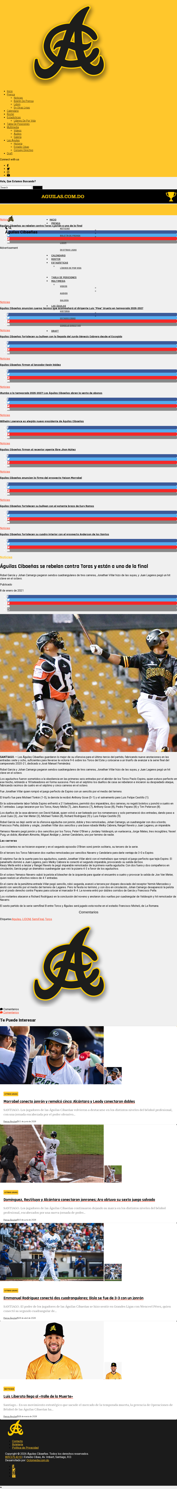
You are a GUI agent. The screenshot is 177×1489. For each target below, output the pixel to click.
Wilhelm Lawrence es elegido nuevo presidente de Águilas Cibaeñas (42, 421)
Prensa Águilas (10, 1121)
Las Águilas (13, 140)
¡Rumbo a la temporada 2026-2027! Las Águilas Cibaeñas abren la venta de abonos (51, 393)
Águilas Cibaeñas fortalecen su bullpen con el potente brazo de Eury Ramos (47, 506)
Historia (18, 143)
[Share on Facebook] (92, 342)
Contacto (17, 1441)
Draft (9, 153)
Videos (17, 130)
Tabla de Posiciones (18, 124)
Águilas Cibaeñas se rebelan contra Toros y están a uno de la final (41, 226)
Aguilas (16, 919)
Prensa (11, 94)
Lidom (17, 104)
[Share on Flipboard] (92, 349)
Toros (48, 919)
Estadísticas (14, 117)
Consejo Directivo (23, 150)
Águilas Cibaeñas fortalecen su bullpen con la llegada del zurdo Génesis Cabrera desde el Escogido (61, 336)
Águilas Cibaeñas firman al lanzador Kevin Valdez (30, 365)
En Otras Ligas (22, 107)
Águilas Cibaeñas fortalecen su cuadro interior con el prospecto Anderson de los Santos (54, 534)
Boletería (17, 1444)
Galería (17, 137)
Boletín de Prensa (24, 101)
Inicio (10, 91)
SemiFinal (38, 919)
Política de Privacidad (25, 1447)
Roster (10, 114)
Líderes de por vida (25, 120)
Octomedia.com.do (38, 1460)
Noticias (18, 97)
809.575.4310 (13, 1457)
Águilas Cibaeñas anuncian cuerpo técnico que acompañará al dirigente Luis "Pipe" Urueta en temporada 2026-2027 (71, 308)
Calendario (13, 111)
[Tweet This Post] (92, 346)
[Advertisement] (88, 273)
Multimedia (13, 127)
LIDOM (26, 919)
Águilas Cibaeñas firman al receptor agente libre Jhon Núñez (38, 449)
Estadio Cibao (21, 147)
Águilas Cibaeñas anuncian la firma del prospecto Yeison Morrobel (41, 478)
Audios (17, 133)
